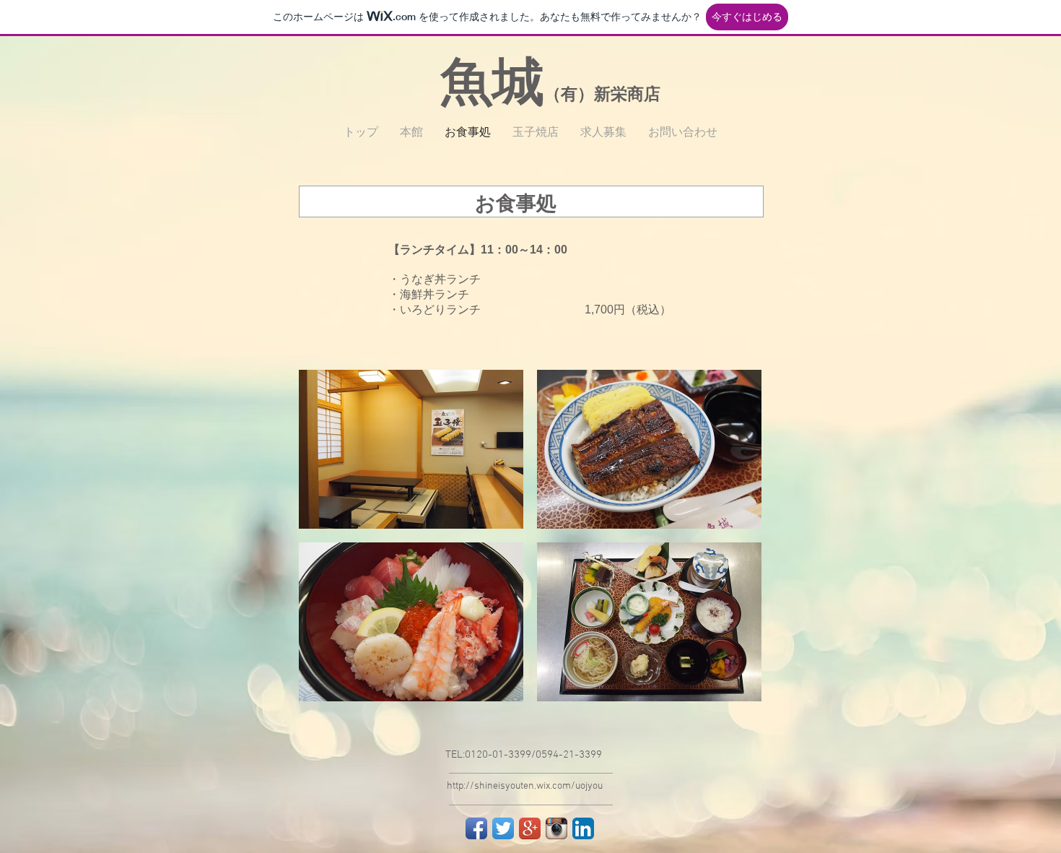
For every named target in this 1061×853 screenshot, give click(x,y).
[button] (411, 449)
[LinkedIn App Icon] (583, 828)
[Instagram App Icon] (556, 828)
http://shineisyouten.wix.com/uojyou (525, 786)
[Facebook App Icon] (476, 828)
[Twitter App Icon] (503, 828)
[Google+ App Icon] (530, 828)
